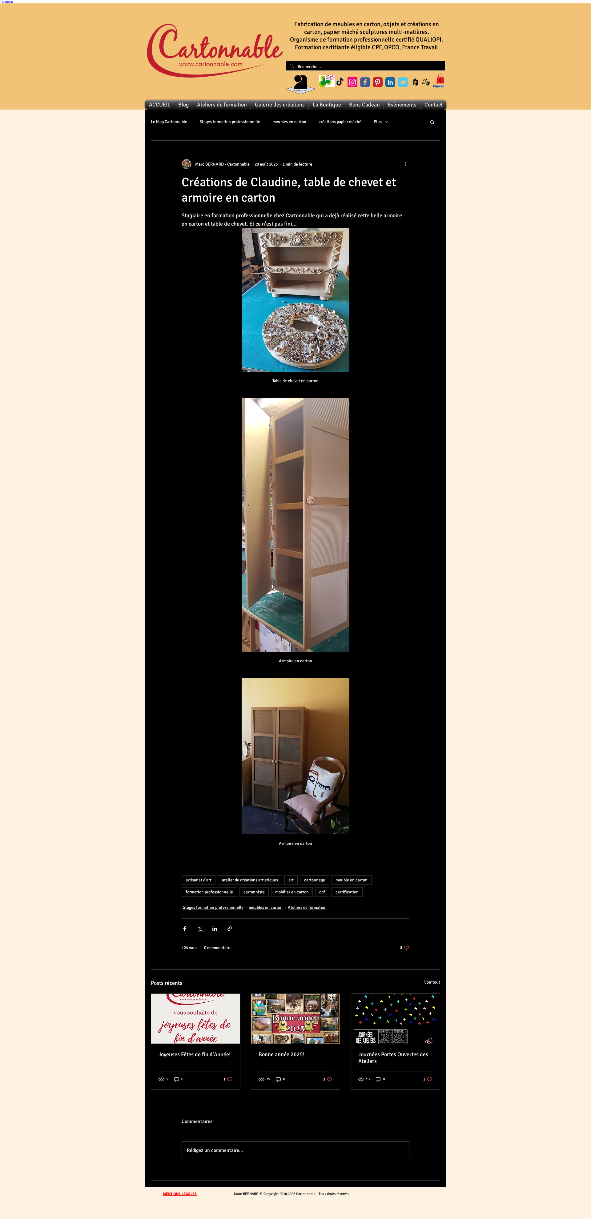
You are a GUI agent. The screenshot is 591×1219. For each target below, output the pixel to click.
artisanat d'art (198, 880)
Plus (378, 121)
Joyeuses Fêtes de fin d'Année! (195, 1054)
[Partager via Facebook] (184, 929)
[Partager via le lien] (230, 929)
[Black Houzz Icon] (415, 82)
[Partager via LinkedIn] (215, 929)
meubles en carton (289, 121)
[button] (440, 78)
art (291, 880)
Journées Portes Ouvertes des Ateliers (393, 1058)
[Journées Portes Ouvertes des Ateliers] (395, 1019)
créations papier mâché (340, 121)
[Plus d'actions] (405, 164)
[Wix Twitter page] (403, 82)
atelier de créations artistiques (250, 880)
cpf (322, 892)
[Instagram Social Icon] (352, 82)
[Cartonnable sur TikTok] (340, 82)
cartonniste (254, 892)
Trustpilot (6, 1)
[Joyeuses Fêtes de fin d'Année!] (195, 1019)
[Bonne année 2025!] (295, 1019)
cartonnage (314, 880)
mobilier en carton (292, 892)
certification (347, 892)
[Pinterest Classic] (378, 82)
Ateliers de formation (307, 907)
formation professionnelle (209, 892)
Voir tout (432, 982)
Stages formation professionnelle (229, 121)
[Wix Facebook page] (365, 82)
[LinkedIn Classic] (390, 82)
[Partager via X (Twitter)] (200, 929)
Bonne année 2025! (281, 1054)
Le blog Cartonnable (169, 121)
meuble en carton (352, 880)
